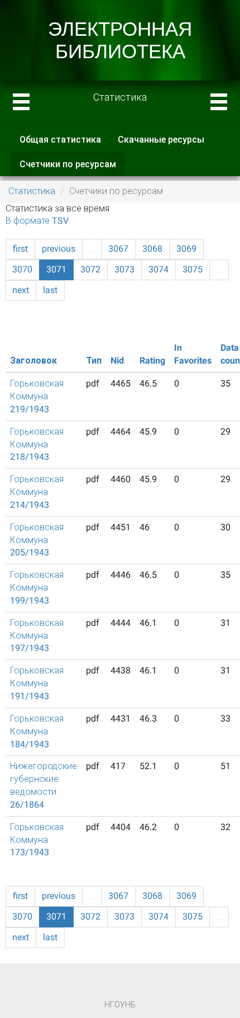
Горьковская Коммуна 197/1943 (37, 636)
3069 (186, 248)
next (20, 290)
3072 (90, 269)
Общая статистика (60, 139)
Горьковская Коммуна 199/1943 (37, 587)
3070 (22, 269)
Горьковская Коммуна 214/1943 (37, 492)
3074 (158, 269)
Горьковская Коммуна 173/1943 (37, 840)
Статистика (31, 191)
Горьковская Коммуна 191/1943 (37, 683)
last (50, 290)
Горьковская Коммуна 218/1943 (37, 444)
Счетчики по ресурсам (72, 168)
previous (58, 248)
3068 (152, 248)
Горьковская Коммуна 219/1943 (37, 396)
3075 (193, 269)
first (20, 248)
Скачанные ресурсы (161, 139)
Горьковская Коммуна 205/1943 (37, 540)
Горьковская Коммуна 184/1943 (37, 731)
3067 (118, 248)
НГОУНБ (120, 1004)
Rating (152, 360)
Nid (117, 360)
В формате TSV (37, 220)
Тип (94, 360)
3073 (124, 269)
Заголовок (33, 360)
